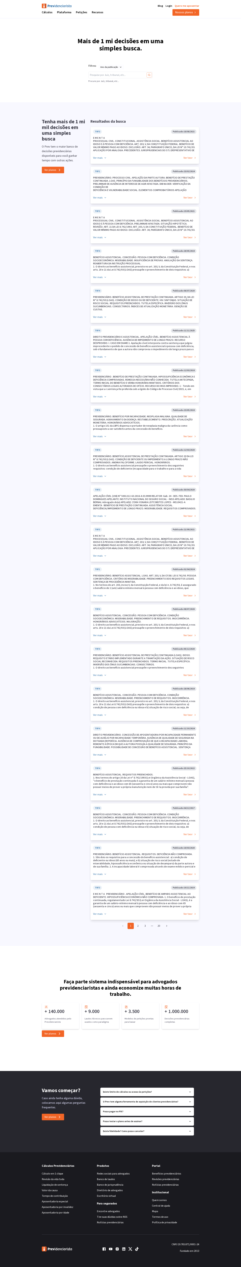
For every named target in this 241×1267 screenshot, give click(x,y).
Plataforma (64, 12)
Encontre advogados (108, 1211)
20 (159, 926)
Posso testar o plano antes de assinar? (122, 1121)
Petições (81, 12)
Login (169, 6)
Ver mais (98, 158)
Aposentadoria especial (55, 1201)
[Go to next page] (166, 926)
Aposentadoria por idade (55, 1212)
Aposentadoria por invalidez (57, 1207)
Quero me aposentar (187, 6)
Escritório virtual (106, 1195)
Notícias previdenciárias (110, 1222)
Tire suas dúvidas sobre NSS (112, 1216)
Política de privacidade (164, 1222)
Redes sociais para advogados (113, 1173)
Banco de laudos (106, 1179)
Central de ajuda (161, 1205)
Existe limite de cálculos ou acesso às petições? (127, 1092)
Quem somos (159, 1200)
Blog (160, 6)
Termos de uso (160, 1216)
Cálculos (47, 12)
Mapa (155, 1211)
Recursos (97, 12)
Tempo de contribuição (55, 1195)
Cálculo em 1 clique (52, 1173)
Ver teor (187, 158)
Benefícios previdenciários (166, 1173)
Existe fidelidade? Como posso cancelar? (123, 1131)
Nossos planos (184, 12)
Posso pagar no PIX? (113, 1111)
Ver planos (50, 170)
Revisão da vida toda (53, 1179)
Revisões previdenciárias (165, 1179)
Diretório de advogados (110, 1190)
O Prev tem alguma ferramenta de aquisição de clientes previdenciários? (140, 1101)
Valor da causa (50, 1190)
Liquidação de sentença (55, 1184)
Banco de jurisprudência (110, 1184)
